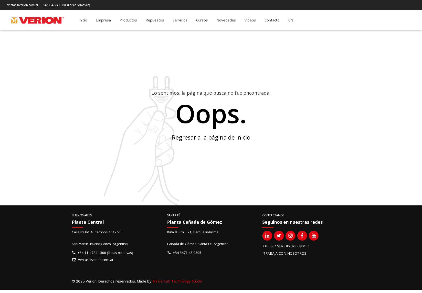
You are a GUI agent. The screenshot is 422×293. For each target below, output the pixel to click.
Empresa (103, 20)
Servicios (180, 20)
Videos (250, 20)
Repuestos (155, 20)
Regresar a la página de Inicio (211, 137)
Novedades (226, 20)
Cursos (202, 20)
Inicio (83, 20)
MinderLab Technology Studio (177, 281)
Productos (128, 20)
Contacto (272, 20)
